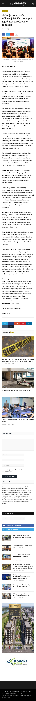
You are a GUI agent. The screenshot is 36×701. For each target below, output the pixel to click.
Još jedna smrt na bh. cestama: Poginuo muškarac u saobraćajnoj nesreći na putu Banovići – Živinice (23, 566)
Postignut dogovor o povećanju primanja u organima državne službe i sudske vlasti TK (22, 576)
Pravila (6, 691)
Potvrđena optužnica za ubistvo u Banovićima (16, 390)
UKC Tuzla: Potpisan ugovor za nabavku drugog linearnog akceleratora (21, 556)
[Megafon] (18, 3)
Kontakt (30, 691)
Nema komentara (12, 29)
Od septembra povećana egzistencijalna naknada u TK (21, 594)
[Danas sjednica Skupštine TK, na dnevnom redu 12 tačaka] (18, 407)
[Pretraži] (33, 4)
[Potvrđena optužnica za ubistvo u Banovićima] (18, 378)
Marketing (24, 691)
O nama (12, 691)
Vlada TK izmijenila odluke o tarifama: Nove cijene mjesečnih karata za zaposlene (22, 537)
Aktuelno (5, 11)
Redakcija (17, 691)
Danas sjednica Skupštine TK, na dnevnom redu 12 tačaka (22, 585)
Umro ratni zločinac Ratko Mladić (22, 545)
